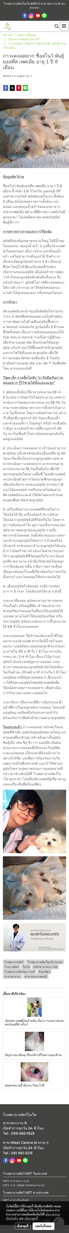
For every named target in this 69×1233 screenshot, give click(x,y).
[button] (55, 26)
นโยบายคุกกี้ (31, 1218)
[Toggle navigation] (64, 26)
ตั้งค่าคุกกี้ (22, 1226)
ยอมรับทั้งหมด (43, 1226)
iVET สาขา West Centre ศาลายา (24, 1185)
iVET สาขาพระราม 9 (16, 1181)
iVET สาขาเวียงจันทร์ (16, 1200)
